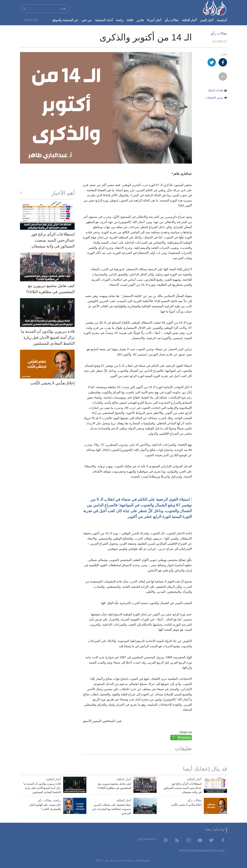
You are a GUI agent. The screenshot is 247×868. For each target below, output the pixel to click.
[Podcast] (165, 840)
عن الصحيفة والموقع (65, 20)
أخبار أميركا (154, 20)
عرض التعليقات (214, 97)
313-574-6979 (146, 839)
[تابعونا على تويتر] (211, 840)
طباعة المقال (215, 90)
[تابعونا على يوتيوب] (200, 840)
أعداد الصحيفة (104, 20)
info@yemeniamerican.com (202, 850)
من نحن (87, 20)
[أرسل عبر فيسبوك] (223, 62)
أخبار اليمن (206, 20)
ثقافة (130, 20)
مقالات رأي (172, 20)
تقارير (140, 20)
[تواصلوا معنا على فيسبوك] (223, 840)
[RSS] (177, 840)
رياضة (120, 20)
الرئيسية (222, 20)
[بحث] (24, 8)
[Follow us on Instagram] (188, 840)
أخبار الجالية (189, 20)
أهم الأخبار (63, 193)
